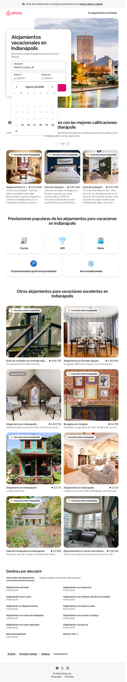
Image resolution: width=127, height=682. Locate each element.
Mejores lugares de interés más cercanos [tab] (60, 577)
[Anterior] (56, 143)
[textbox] (25, 78)
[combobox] (39, 67)
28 (40, 124)
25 (22, 124)
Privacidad (56, 676)
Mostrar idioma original (91, 4)
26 (28, 124)
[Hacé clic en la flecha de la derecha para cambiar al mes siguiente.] (52, 87)
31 (16, 131)
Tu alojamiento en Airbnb (102, 13)
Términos (69, 676)
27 (34, 124)
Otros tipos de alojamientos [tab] (20, 577)
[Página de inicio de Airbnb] (14, 13)
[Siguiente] (68, 143)
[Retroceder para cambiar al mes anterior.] (17, 87)
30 (52, 124)
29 (46, 124)
